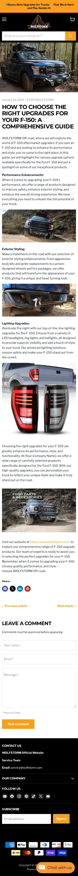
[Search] (70, 36)
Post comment (18, 724)
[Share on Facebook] (5, 589)
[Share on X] (13, 589)
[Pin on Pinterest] (28, 589)
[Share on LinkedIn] (20, 589)
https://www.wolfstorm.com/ (50, 542)
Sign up (61, 819)
